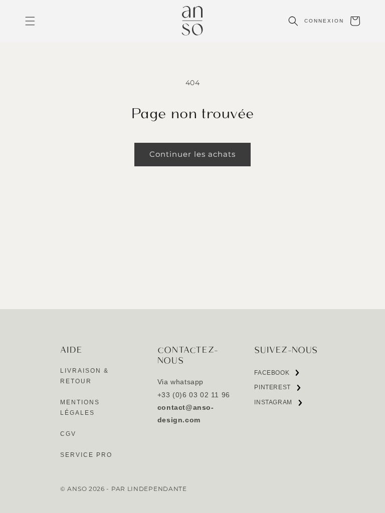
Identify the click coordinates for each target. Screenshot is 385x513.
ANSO (77, 488)
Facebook (271, 375)
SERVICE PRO (86, 454)
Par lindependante (149, 488)
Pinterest (272, 389)
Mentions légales (80, 408)
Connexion (324, 21)
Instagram (273, 404)
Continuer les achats (192, 154)
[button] (30, 21)
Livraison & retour (84, 376)
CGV (68, 433)
